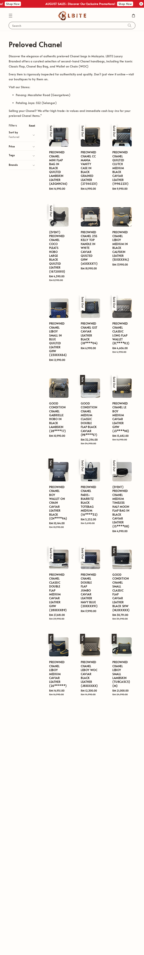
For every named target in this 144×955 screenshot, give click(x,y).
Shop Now (8, 4)
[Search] (129, 25)
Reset (32, 125)
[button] (10, 15)
